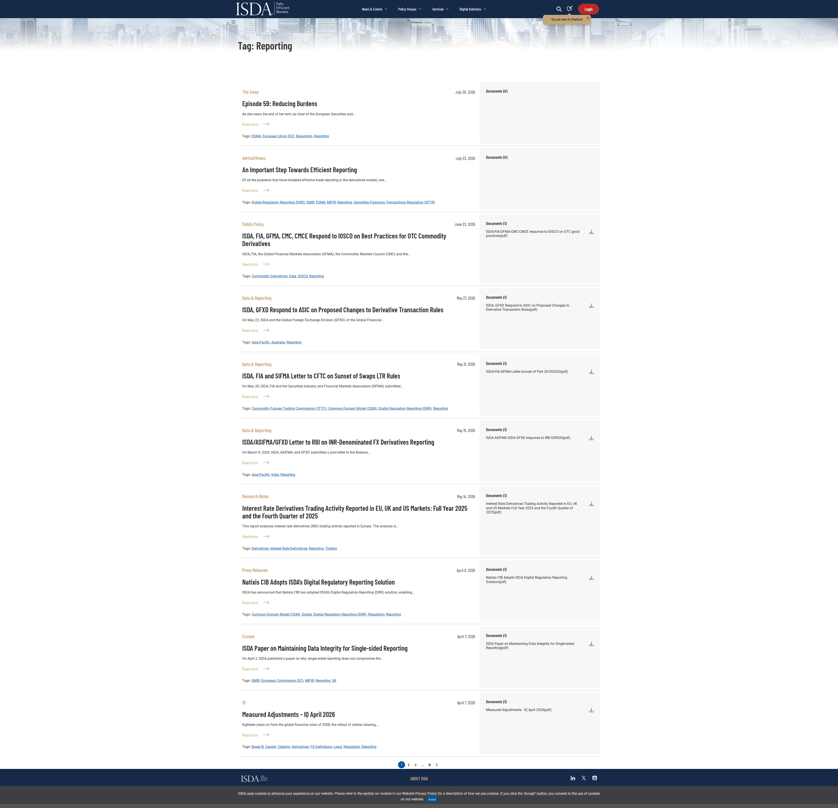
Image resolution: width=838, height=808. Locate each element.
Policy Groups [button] (407, 9)
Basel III (258, 747)
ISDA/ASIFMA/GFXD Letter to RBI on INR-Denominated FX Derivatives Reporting (338, 442)
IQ (244, 702)
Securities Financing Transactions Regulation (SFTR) (394, 202)
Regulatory (376, 614)
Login (588, 9)
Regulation (304, 136)
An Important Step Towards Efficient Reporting (299, 169)
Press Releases (255, 570)
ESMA (256, 136)
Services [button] (438, 9)
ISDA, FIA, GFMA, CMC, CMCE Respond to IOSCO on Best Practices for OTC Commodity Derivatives (344, 239)
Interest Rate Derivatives (288, 548)
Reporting (321, 136)
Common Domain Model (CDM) (352, 408)
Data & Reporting (256, 298)
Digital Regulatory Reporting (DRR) (278, 202)
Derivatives (260, 548)
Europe (248, 636)
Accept (432, 799)
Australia (278, 342)
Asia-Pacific (261, 342)
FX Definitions (321, 747)
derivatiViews (254, 158)
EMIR (310, 202)
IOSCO (303, 276)
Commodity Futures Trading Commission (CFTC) (289, 408)
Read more (255, 124)
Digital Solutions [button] (470, 9)
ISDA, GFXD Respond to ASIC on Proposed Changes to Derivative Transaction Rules (342, 309)
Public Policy (253, 224)
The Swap (250, 92)
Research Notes (255, 496)
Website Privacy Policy (419, 793)
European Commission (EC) (282, 681)
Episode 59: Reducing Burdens (279, 103)
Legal (337, 747)
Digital (307, 614)
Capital (270, 747)
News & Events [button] (372, 9)
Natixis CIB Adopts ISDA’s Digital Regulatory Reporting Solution (318, 582)
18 (429, 765)
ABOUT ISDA (419, 778)
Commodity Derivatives (269, 276)
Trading (331, 548)
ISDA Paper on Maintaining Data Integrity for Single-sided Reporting (325, 648)
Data (292, 276)
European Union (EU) (278, 136)
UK (334, 681)
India (275, 475)
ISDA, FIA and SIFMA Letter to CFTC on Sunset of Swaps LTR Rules (321, 375)
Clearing (284, 747)
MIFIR (331, 202)
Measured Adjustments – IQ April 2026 (288, 714)
